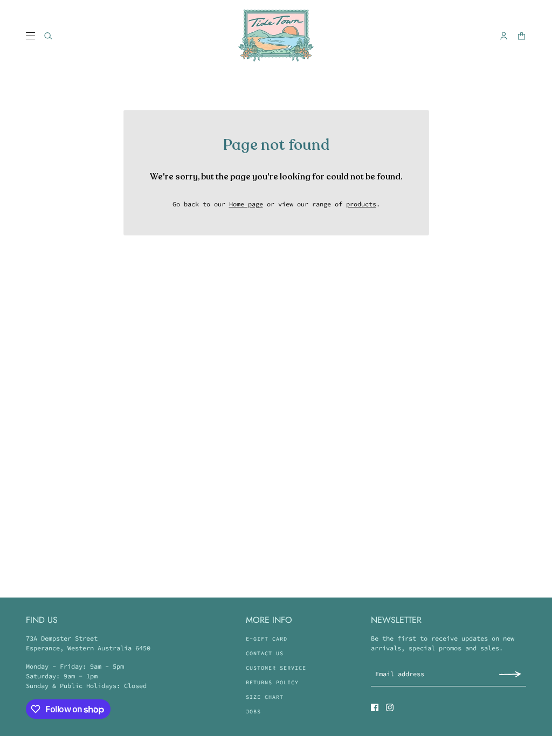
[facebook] (375, 707)
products (361, 204)
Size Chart (265, 696)
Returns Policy (272, 682)
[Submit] (510, 673)
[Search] (48, 35)
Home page (246, 204)
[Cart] (521, 35)
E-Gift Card (266, 638)
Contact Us (265, 653)
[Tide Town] (276, 36)
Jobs (253, 711)
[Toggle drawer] (30, 35)
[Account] (503, 35)
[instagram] (390, 707)
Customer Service (276, 667)
